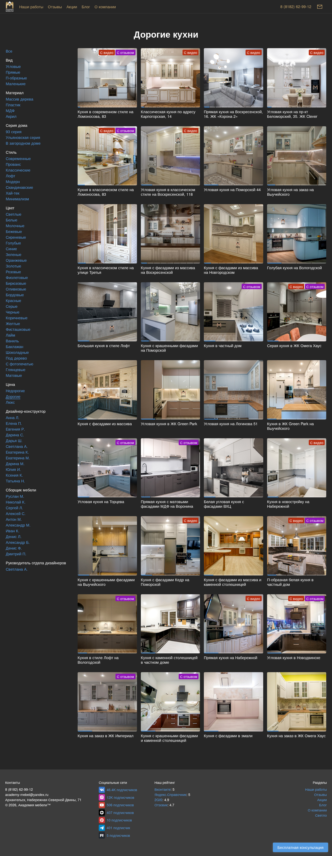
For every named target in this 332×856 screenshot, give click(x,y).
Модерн (13, 181)
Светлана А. (17, 446)
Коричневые (16, 317)
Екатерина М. (18, 458)
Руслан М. (15, 496)
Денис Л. (14, 536)
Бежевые (14, 231)
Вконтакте (162, 789)
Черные (12, 312)
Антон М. (14, 519)
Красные (13, 300)
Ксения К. (14, 475)
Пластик (13, 104)
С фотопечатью (19, 364)
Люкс (10, 402)
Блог (86, 6)
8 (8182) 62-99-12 (295, 6)
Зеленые (13, 254)
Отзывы (55, 6)
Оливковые (16, 289)
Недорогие (15, 390)
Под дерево (16, 358)
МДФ (10, 110)
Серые (11, 306)
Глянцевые (15, 369)
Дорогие (13, 396)
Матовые (14, 375)
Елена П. (14, 423)
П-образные (16, 78)
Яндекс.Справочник (170, 794)
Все (9, 51)
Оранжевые (16, 260)
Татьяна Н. (15, 481)
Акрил (11, 116)
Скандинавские (19, 187)
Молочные (15, 225)
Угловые (13, 66)
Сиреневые (16, 237)
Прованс (13, 164)
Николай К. (16, 502)
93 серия (14, 131)
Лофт (10, 175)
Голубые (13, 243)
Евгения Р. (15, 429)
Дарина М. (15, 463)
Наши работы (31, 6)
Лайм (10, 335)
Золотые (13, 266)
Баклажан (14, 346)
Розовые (13, 271)
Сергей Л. (14, 507)
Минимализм (17, 198)
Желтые (13, 323)
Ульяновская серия (23, 137)
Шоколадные (17, 352)
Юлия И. (13, 469)
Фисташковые (18, 329)
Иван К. (12, 530)
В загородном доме (23, 143)
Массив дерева (19, 99)
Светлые (13, 214)
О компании (105, 6)
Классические (18, 170)
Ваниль (12, 340)
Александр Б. (18, 542)
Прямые (13, 72)
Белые (11, 220)
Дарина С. (15, 435)
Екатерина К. (17, 452)
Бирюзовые (16, 283)
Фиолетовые (17, 277)
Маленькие (16, 83)
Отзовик (161, 805)
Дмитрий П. (16, 553)
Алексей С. (16, 513)
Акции (71, 6)
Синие (11, 248)
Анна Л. (12, 417)
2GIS (158, 800)
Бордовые (15, 294)
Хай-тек (12, 193)
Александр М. (18, 525)
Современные (18, 158)
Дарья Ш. (14, 440)
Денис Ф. (14, 548)
